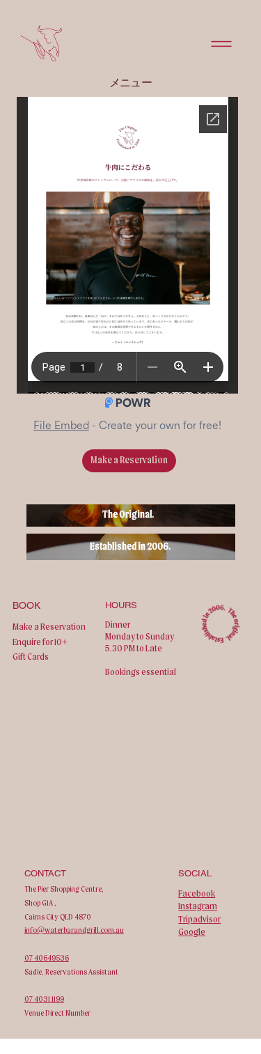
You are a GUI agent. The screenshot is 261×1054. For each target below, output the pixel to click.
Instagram (197, 905)
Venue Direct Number (57, 1013)
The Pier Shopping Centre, (64, 889)
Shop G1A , (40, 903)
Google (191, 931)
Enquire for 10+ (40, 641)
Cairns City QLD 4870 (57, 917)
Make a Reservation (49, 626)
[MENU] (222, 44)
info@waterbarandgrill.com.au (74, 930)
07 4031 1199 (44, 999)
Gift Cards (31, 656)
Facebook (196, 893)
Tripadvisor (199, 918)
